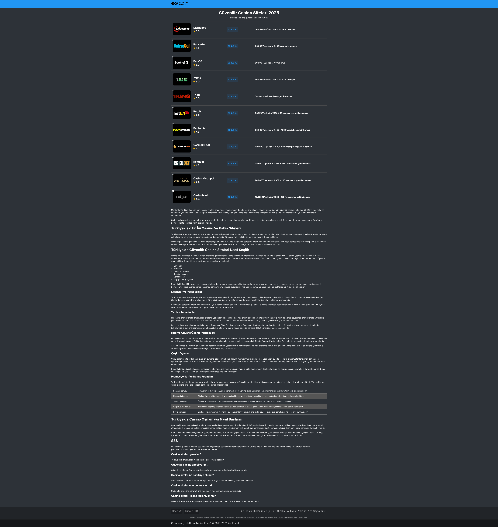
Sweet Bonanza (229, 517)
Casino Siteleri (303, 517)
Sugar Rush (219, 517)
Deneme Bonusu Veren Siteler (245, 517)
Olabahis (192, 517)
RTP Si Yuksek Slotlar (271, 517)
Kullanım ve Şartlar (264, 511)
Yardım (302, 511)
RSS (323, 511)
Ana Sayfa (314, 511)
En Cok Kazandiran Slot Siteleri (288, 517)
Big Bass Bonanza (209, 517)
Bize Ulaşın (245, 511)
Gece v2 (177, 511)
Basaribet (200, 517)
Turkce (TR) (192, 511)
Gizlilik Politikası (286, 511)
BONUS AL (232, 29)
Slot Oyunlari (260, 517)
